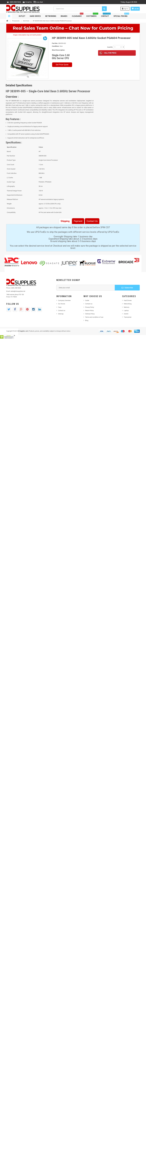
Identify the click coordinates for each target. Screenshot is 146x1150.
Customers (92, 15)
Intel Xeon (26, 21)
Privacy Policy (89, 307)
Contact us (61, 310)
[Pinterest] (27, 309)
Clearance (77, 15)
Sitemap (61, 314)
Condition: (55, 46)
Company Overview (64, 300)
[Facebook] (14, 309)
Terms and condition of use (94, 317)
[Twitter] (8, 309)
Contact (105, 15)
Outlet (22, 16)
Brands (64, 16)
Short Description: (58, 50)
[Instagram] (33, 309)
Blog (86, 320)
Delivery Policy (90, 314)
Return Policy (89, 310)
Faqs (59, 307)
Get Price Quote (62, 65)
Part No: (55, 43)
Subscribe (128, 287)
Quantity (110, 47)
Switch (126, 314)
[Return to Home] (7, 21)
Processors (16, 21)
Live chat (39, 2)
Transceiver (127, 317)
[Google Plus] (21, 309)
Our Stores (61, 304)
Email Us (29, 2)
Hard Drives (35, 16)
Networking (50, 16)
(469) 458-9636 (15, 2)
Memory (126, 307)
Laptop (126, 310)
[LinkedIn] (39, 309)
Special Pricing (121, 15)
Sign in (125, 9)
